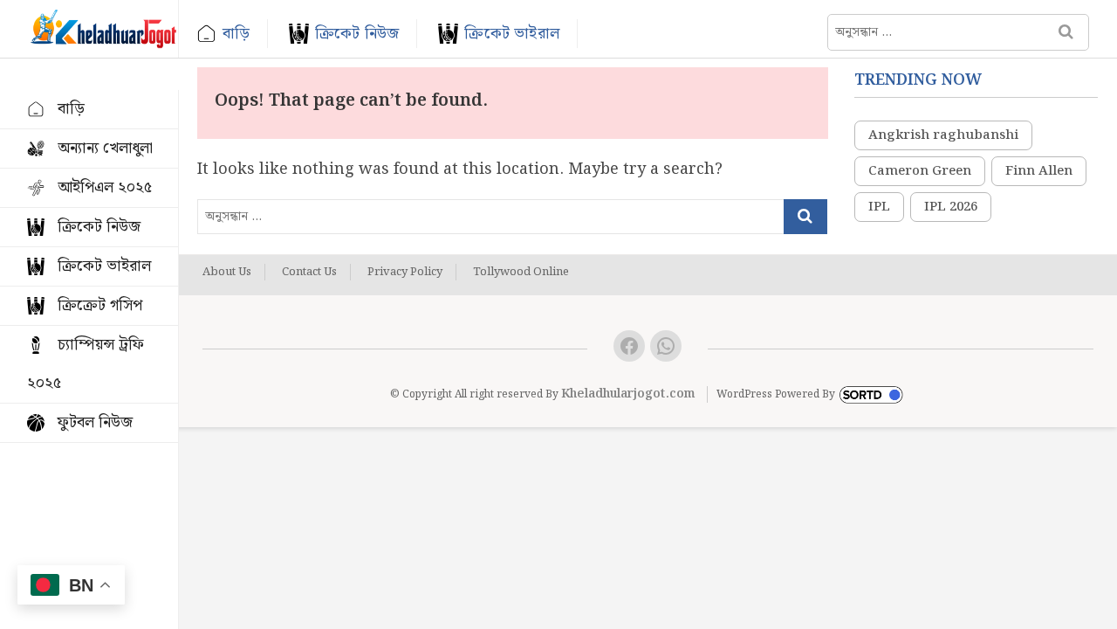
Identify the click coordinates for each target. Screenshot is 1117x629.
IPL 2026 (950, 207)
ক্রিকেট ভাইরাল (511, 33)
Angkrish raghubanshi (943, 135)
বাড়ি (236, 33)
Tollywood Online (521, 272)
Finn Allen (1038, 171)
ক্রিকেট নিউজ (357, 33)
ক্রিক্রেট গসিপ (100, 305)
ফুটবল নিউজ (95, 422)
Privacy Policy (404, 272)
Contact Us (309, 272)
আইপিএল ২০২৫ (105, 187)
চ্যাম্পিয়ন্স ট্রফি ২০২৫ (85, 364)
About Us (226, 272)
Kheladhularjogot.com (628, 394)
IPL (879, 207)
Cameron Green (919, 171)
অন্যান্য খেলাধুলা (105, 148)
